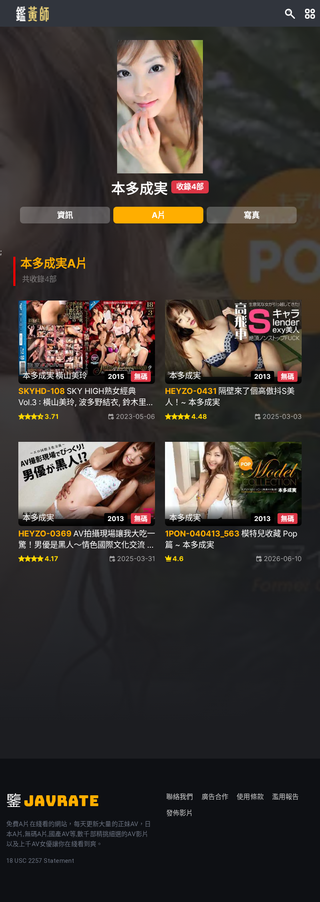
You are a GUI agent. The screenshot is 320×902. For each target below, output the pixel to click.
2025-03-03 (282, 416)
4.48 (199, 417)
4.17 (51, 559)
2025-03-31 (136, 558)
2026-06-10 (283, 558)
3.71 (52, 417)
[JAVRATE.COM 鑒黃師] (31, 13)
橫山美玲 (71, 376)
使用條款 (250, 797)
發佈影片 (179, 813)
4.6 (178, 559)
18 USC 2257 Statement (40, 860)
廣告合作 (215, 797)
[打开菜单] (310, 13)
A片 (158, 215)
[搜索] (290, 13)
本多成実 (139, 188)
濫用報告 (285, 797)
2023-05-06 (135, 416)
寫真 (252, 215)
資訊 (65, 215)
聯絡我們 (179, 797)
